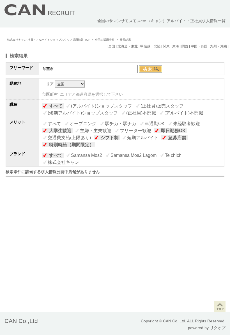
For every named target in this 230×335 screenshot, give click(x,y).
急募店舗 (177, 137)
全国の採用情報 (105, 39)
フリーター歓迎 (135, 130)
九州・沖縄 (218, 46)
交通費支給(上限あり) (69, 137)
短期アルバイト (142, 137)
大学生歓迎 (60, 130)
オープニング (83, 123)
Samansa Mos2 (86, 155)
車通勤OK (155, 123)
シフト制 (110, 137)
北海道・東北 (128, 46)
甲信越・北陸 (150, 46)
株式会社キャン (63, 162)
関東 (166, 46)
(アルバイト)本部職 (183, 113)
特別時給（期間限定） (71, 144)
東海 (175, 46)
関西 (184, 46)
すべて (56, 106)
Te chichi (174, 155)
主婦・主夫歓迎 (95, 130)
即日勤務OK (173, 130)
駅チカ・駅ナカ (120, 123)
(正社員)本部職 (141, 113)
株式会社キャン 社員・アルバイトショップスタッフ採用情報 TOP (48, 39)
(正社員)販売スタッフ (162, 106)
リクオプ (218, 327)
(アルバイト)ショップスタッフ (101, 106)
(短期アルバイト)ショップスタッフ (83, 113)
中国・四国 (199, 46)
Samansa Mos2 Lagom (134, 155)
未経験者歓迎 (186, 123)
